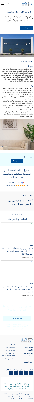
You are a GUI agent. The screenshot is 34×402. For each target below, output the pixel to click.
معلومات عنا (29, 347)
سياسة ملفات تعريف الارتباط (9, 397)
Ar (9, 4)
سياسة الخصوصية (30, 397)
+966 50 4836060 (10, 350)
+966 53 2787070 (10, 353)
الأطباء (30, 350)
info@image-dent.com (8, 359)
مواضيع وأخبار (28, 353)
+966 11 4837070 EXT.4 (8, 356)
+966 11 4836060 (10, 347)
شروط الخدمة (20, 397)
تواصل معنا (29, 356)
